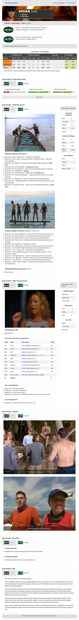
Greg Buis (24, 358)
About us (42, 615)
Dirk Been (24, 352)
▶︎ (74, 447)
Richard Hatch (23, 403)
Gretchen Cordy (26, 355)
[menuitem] (59, 2)
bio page (28, 579)
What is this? (39, 97)
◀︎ (6, 447)
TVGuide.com (8, 560)
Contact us (46, 615)
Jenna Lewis (25, 362)
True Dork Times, (32, 615)
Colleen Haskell (26, 368)
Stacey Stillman (26, 349)
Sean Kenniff (25, 371)
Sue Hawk (24, 375)
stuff (70, 3)
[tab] (9, 84)
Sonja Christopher (27, 345)
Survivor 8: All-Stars (21, 37)
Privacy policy (53, 615)
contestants (58, 3)
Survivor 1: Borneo (21, 28)
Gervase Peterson (26, 365)
